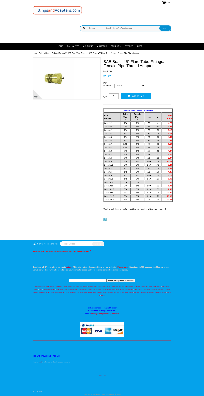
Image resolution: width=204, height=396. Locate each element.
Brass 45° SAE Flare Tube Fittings (73, 53)
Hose (139, 46)
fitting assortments (49, 289)
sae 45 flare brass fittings (125, 292)
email (40, 362)
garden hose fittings (86, 289)
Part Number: (107, 84)
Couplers (88, 46)
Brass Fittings (52, 53)
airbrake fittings (40, 286)
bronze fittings (92, 286)
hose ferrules (138, 289)
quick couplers (97, 292)
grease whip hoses (100, 289)
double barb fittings (142, 286)
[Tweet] (105, 220)
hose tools (147, 289)
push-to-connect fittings (84, 292)
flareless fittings (73, 289)
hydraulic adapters (157, 289)
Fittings (129, 46)
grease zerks (111, 289)
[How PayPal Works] (102, 336)
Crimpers (102, 46)
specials (136, 292)
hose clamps (129, 289)
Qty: (105, 96)
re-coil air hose (108, 292)
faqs (40, 289)
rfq (115, 292)
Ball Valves (73, 46)
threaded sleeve (160, 292)
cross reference (130, 286)
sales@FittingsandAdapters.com (105, 314)
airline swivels (50, 286)
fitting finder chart (61, 289)
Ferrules (116, 46)
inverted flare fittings (57, 292)
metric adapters (70, 292)
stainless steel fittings (147, 292)
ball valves (59, 286)
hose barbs (120, 289)
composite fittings (104, 286)
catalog (69, 267)
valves (103, 295)
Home (60, 46)
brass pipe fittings (81, 286)
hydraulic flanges (44, 292)
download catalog (155, 286)
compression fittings (117, 286)
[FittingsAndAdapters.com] (57, 10)
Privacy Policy (102, 375)
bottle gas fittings (69, 286)
